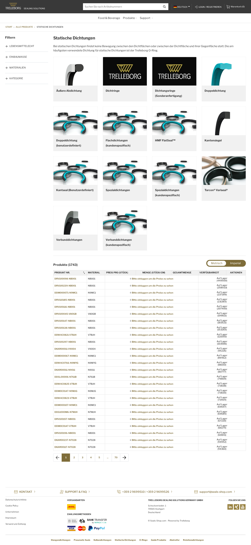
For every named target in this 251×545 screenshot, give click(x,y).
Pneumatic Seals (82, 540)
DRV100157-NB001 (64, 419)
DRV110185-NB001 (64, 299)
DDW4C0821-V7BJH (65, 334)
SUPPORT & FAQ (76, 491)
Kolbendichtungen (102, 540)
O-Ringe (143, 540)
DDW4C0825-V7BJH (65, 383)
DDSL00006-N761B (65, 376)
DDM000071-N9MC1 (65, 292)
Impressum (10, 517)
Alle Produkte (24, 27)
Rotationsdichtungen (193, 540)
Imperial (235, 263)
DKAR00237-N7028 (65, 440)
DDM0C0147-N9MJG (65, 391)
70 (116, 457)
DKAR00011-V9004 (65, 348)
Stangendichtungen (60, 540)
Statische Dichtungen (125, 540)
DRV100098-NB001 (65, 278)
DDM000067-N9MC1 (66, 355)
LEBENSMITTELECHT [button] (21, 46)
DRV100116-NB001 (64, 306)
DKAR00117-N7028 (65, 447)
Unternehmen (12, 512)
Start (8, 27)
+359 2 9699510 (133, 491)
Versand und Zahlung (15, 524)
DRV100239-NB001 (65, 285)
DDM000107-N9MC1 (65, 405)
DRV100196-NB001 (65, 433)
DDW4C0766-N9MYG (66, 362)
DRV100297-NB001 (65, 341)
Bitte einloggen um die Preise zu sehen (152, 278)
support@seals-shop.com (215, 491)
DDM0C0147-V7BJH (65, 426)
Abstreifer (175, 540)
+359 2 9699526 (158, 491)
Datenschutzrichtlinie (15, 499)
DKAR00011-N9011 (64, 369)
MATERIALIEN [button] (17, 67)
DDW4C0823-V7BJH (65, 398)
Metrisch (216, 263)
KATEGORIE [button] (16, 78)
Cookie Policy (11, 505)
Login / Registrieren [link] (210, 7)
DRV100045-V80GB (65, 313)
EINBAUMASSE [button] (18, 56)
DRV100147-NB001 (64, 320)
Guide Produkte (158, 540)
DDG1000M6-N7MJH (66, 412)
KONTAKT (25, 491)
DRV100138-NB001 (65, 327)
